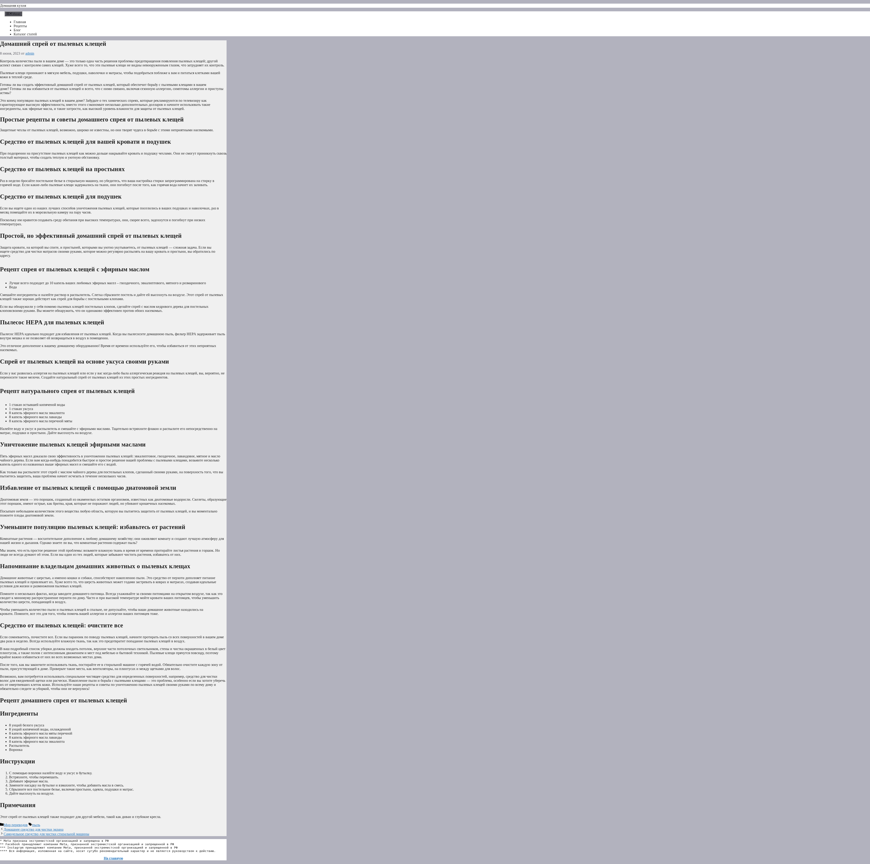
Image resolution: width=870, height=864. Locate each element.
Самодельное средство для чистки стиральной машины (46, 834)
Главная (20, 22)
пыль (36, 825)
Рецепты (20, 26)
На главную (113, 858)
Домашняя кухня (13, 5)
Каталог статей (25, 34)
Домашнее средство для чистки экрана (33, 829)
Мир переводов (16, 825)
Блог (17, 30)
